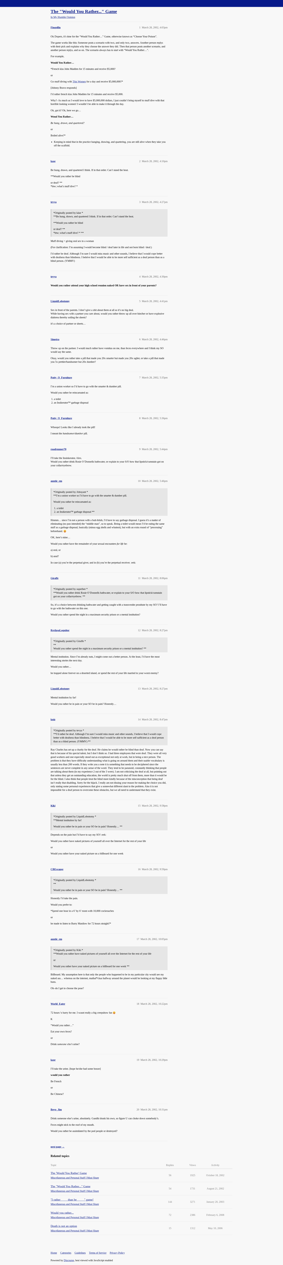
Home (54, 1252)
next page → (58, 1146)
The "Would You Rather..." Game (84, 11)
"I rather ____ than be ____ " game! (72, 1199)
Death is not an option (64, 1226)
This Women (79, 81)
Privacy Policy (117, 1252)
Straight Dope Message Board (17, 3)
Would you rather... (62, 1212)
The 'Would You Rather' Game (69, 1173)
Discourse (69, 1260)
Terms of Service (97, 1252)
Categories (65, 1252)
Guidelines (80, 1252)
